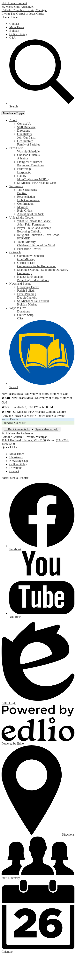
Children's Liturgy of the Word (36, 245)
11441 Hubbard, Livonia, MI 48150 (24, 440)
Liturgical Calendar (13, 422)
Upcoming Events (28, 287)
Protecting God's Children (33, 280)
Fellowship (24, 168)
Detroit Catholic (27, 297)
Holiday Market (27, 304)
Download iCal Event (51, 415)
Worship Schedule (28, 151)
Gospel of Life (26, 262)
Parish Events (10, 419)
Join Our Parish (26, 137)
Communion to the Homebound (36, 266)
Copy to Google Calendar (17, 415)
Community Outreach (30, 255)
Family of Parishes (28, 144)
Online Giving (18, 34)
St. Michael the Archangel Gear (36, 182)
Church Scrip (25, 315)
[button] (13, 120)
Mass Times (16, 27)
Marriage (22, 207)
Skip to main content (14, 3)
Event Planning (26, 294)
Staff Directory (26, 127)
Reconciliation (26, 196)
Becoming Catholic (29, 231)
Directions (23, 130)
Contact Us (24, 123)
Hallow (21, 175)
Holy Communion (28, 200)
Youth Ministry (26, 241)
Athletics (22, 158)
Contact (14, 23)
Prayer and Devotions (30, 165)
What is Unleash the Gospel (34, 221)
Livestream (16, 457)
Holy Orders (25, 210)
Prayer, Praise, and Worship (34, 228)
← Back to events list (17, 429)
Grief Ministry (26, 259)
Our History (24, 134)
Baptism (22, 193)
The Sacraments (27, 189)
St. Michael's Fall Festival (33, 301)
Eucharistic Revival (29, 248)
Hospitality (24, 172)
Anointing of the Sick (30, 214)
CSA (12, 37)
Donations (23, 311)
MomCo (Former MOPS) (33, 179)
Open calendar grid (46, 429)
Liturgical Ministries (29, 161)
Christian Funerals (28, 155)
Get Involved (25, 141)
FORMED (23, 238)
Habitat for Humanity (30, 276)
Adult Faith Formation (31, 224)
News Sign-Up (18, 460)
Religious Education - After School (38, 235)
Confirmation (25, 203)
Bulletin (14, 30)
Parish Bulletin (26, 290)
